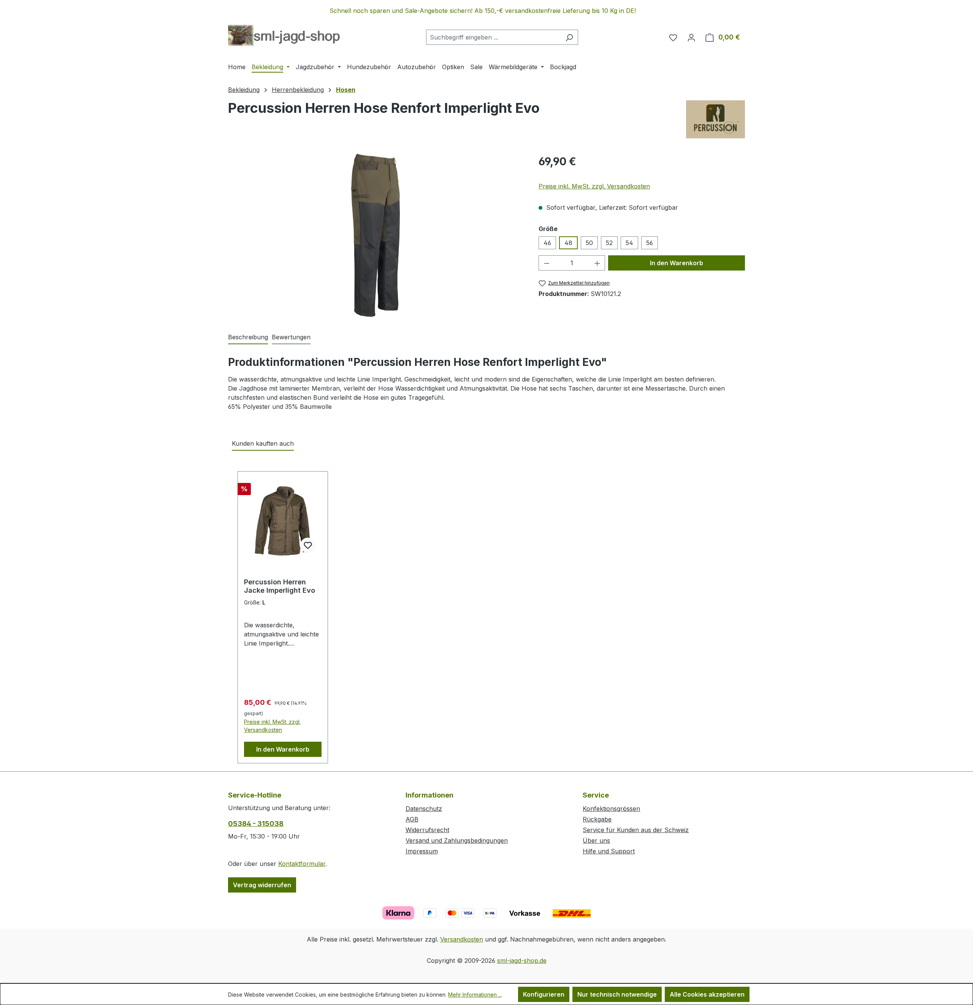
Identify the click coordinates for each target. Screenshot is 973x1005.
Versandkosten (461, 939)
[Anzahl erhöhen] (597, 263)
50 (589, 243)
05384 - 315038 (256, 824)
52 (609, 243)
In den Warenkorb (676, 263)
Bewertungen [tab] (291, 337)
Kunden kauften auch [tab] (263, 443)
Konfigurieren (543, 994)
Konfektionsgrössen (611, 808)
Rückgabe (597, 819)
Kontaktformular (301, 863)
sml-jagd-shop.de (522, 960)
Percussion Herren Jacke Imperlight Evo (279, 586)
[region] (486, 10)
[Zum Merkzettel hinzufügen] (307, 545)
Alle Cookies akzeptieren (707, 994)
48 (568, 243)
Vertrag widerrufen (262, 885)
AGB (412, 819)
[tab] (248, 337)
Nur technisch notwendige (617, 994)
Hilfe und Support (609, 851)
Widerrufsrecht (427, 830)
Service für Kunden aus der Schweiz (636, 830)
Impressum (422, 851)
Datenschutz (424, 808)
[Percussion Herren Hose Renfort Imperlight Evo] (375, 235)
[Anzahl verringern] (547, 263)
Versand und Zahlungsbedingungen (457, 840)
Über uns (596, 840)
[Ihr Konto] (691, 37)
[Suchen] (569, 37)
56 (649, 243)
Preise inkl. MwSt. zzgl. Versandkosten (594, 186)
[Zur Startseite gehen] (284, 35)
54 (629, 243)
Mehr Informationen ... (475, 994)
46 (547, 243)
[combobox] (493, 37)
